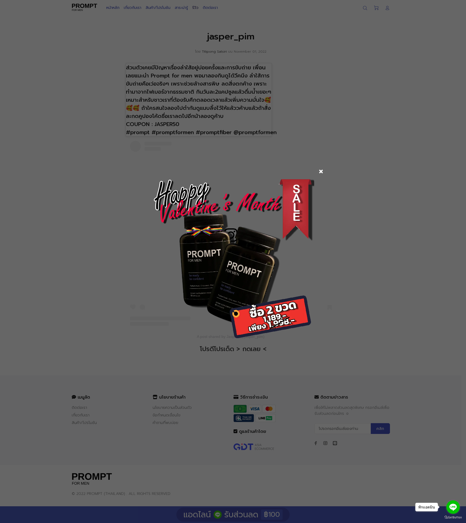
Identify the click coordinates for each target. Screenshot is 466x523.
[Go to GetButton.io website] (453, 517)
